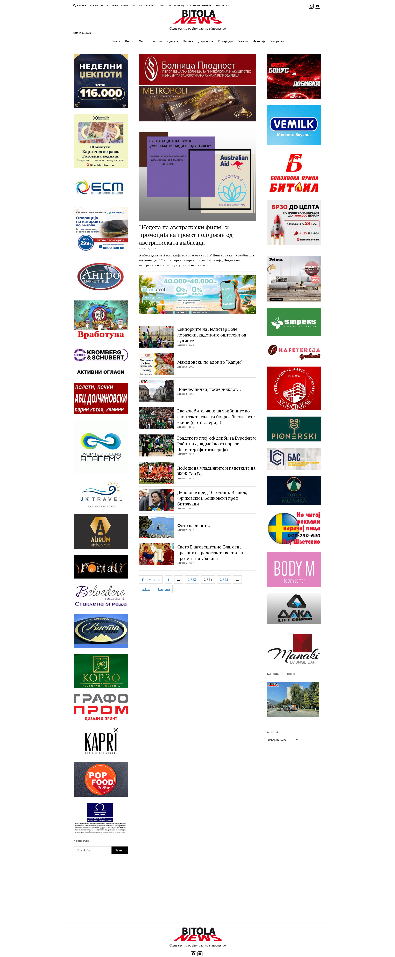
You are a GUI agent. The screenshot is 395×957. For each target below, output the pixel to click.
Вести (104, 5)
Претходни (151, 579)
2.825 (224, 579)
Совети (195, 5)
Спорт (94, 5)
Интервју (208, 5)
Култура (138, 5)
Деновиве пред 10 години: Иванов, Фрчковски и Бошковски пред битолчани (212, 498)
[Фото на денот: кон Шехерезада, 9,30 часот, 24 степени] (293, 699)
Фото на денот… (193, 525)
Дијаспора (164, 5)
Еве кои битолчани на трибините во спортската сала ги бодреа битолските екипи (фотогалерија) (216, 416)
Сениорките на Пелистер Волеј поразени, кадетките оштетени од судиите (211, 334)
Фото (114, 5)
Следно (164, 589)
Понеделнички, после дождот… (209, 389)
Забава (150, 5)
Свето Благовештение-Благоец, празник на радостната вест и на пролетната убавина (210, 552)
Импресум (222, 5)
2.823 (192, 579)
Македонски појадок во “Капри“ (210, 362)
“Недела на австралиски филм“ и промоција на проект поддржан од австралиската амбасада (186, 235)
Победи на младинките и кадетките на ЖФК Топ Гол (216, 471)
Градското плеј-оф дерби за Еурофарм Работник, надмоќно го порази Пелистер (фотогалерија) (216, 443)
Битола (125, 5)
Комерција (181, 5)
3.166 (146, 589)
